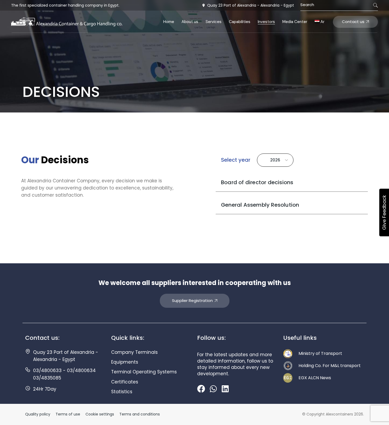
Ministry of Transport (320, 353)
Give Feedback (384, 212)
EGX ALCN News (314, 378)
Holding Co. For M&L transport (329, 366)
